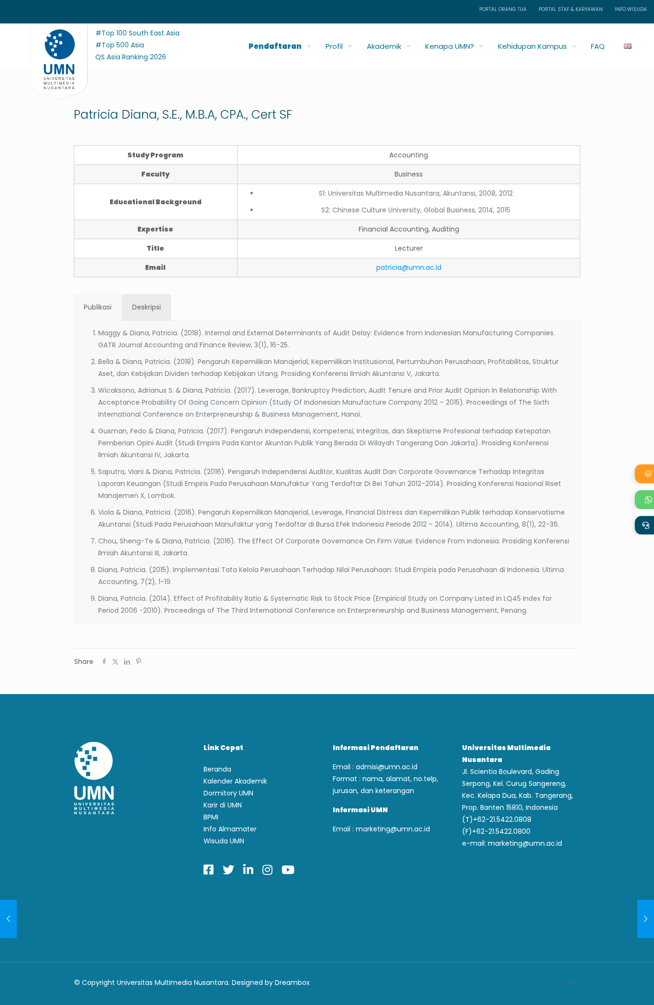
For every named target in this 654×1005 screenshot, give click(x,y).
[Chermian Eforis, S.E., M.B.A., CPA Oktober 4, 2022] (8, 919)
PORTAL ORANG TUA (503, 9)
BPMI (210, 817)
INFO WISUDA (631, 9)
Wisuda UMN (223, 841)
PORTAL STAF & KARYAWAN (571, 9)
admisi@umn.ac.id (386, 767)
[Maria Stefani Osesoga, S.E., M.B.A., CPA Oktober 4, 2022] (645, 919)
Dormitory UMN (228, 793)
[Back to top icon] (570, 982)
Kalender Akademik (235, 781)
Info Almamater (230, 829)
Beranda (217, 769)
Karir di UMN (222, 805)
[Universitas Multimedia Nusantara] (50, 43)
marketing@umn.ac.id (393, 829)
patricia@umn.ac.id (408, 267)
